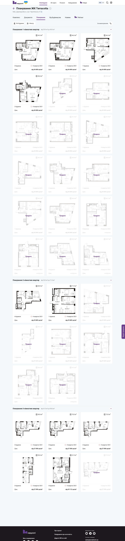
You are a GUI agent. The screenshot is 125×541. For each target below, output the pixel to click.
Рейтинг (80, 17)
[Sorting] (110, 23)
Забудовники (72, 3)
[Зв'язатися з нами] (86, 533)
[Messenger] (94, 533)
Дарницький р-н (21, 12)
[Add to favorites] (50, 8)
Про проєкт (58, 530)
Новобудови (43, 3)
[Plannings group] (111, 29)
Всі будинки (20, 23)
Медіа (85, 3)
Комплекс (16, 17)
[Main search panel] (107, 2)
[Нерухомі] (20, 2)
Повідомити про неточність (63, 534)
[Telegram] (90, 533)
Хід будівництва (55, 17)
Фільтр (31, 23)
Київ (14, 12)
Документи (28, 17)
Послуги (62, 3)
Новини (67, 17)
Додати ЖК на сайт (60, 538)
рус (103, 2)
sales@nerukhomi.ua (91, 540)
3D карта (53, 3)
